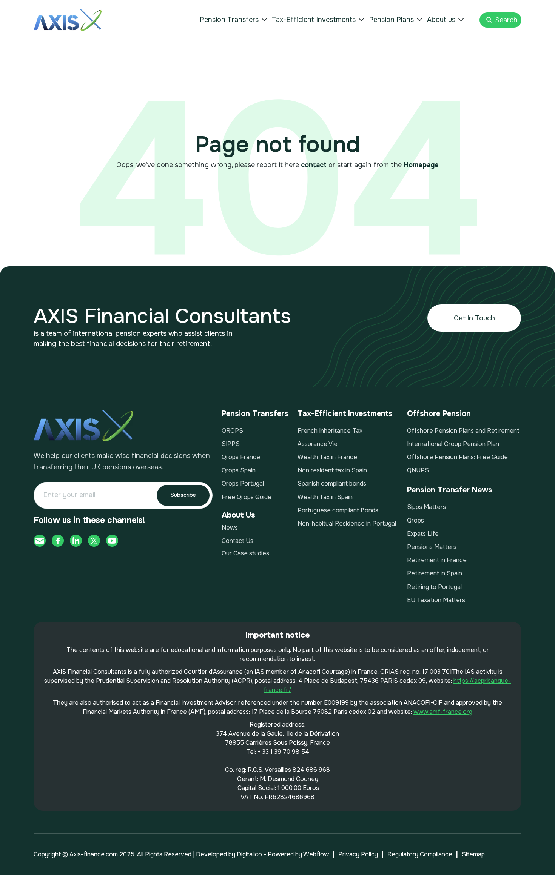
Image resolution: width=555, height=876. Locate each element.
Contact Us (237, 541)
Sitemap (473, 854)
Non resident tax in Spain (332, 470)
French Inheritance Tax (330, 431)
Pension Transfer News (449, 490)
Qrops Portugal (243, 483)
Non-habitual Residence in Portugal (347, 523)
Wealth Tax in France (327, 457)
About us (441, 19)
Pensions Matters (431, 547)
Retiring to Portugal (434, 587)
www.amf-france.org (442, 712)
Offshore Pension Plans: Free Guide (457, 457)
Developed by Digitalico (229, 854)
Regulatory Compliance (419, 854)
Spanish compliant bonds (332, 483)
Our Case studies (245, 553)
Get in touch (474, 318)
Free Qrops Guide (246, 497)
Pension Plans (391, 19)
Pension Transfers (229, 19)
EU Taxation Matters (436, 600)
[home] (68, 20)
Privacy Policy (358, 854)
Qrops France (241, 457)
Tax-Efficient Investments (314, 19)
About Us (238, 515)
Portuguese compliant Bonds (338, 510)
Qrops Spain (239, 470)
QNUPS (418, 470)
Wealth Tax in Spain (325, 497)
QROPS (232, 431)
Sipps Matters (426, 507)
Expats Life (423, 534)
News (230, 528)
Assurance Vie (318, 444)
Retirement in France (437, 560)
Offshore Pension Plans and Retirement (463, 431)
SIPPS (231, 444)
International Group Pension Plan (453, 444)
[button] (233, 19)
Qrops (415, 520)
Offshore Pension (439, 414)
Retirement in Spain (434, 573)
